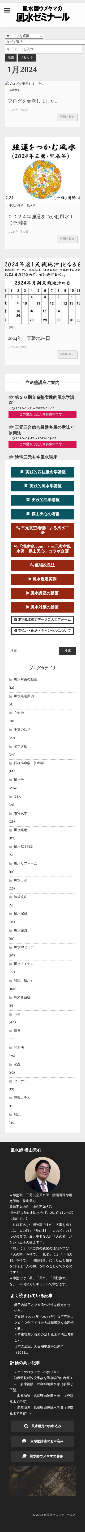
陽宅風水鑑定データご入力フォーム (44, 620)
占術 (17, 1014)
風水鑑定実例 (44, 579)
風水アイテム (24, 964)
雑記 (17, 1115)
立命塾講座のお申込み (45, 1441)
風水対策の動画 (44, 607)
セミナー (20, 1081)
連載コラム (22, 1098)
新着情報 (15, 90)
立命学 (19, 713)
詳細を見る (67, 117)
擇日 (12, 327)
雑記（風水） (24, 981)
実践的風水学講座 (45, 486)
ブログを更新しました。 (34, 100)
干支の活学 (16, 206)
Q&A (17, 797)
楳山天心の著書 (45, 514)
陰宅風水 (20, 813)
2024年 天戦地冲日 (29, 338)
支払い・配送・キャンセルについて (44, 631)
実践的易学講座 (45, 500)
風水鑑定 (20, 830)
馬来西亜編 (22, 998)
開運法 (19, 1048)
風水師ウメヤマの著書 (44, 1456)
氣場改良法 (44, 565)
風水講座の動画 (44, 593)
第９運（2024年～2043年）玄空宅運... (43, 1317)
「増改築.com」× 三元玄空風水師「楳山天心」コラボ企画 (44, 549)
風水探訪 (20, 931)
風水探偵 (20, 914)
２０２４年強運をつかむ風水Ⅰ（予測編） (41, 219)
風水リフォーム (25, 864)
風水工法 (20, 880)
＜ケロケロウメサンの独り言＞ (37, 1372)
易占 (17, 1065)
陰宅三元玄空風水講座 (36, 457)
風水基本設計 (24, 847)
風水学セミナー (25, 947)
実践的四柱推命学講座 (45, 472)
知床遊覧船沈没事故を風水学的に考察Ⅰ (43, 1378)
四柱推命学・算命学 (29, 763)
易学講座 (20, 747)
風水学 (31, 206)
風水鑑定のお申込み (44, 1426)
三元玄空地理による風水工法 (44, 530)
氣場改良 (20, 897)
